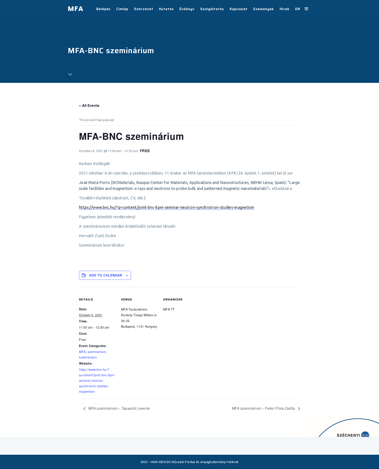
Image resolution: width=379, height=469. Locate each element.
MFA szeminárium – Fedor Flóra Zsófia (264, 408)
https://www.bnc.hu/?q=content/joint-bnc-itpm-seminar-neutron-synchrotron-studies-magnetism (166, 207)
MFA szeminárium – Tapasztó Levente (119, 408)
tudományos (88, 357)
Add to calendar (105, 275)
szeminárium (97, 351)
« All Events (89, 105)
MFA (82, 351)
